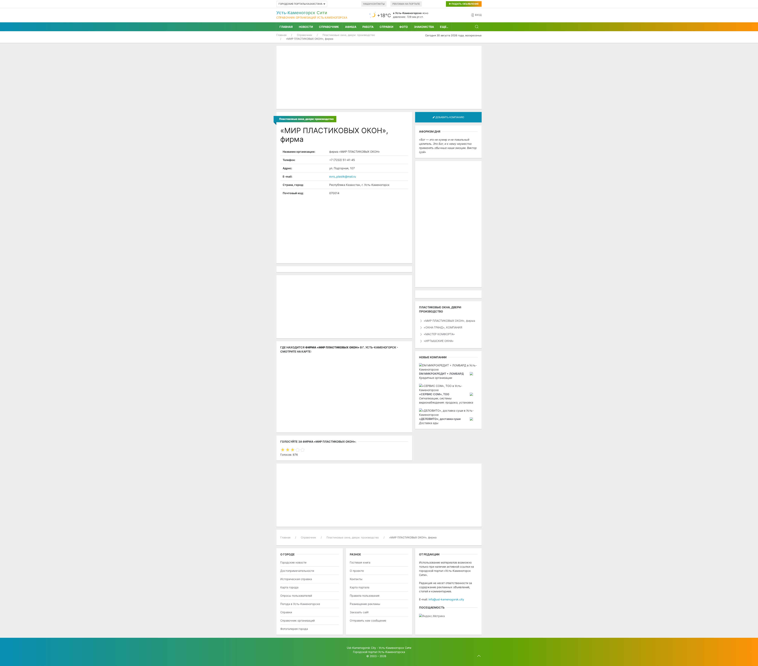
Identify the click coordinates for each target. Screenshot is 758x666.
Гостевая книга (360, 562)
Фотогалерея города (294, 628)
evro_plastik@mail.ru (342, 176)
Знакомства (424, 26)
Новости (306, 26)
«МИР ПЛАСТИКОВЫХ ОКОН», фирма (449, 320)
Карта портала (359, 587)
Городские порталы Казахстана (300, 3)
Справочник (329, 26)
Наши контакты (374, 3)
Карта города (289, 587)
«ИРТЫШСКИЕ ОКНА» (438, 340)
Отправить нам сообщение (368, 620)
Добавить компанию (449, 117)
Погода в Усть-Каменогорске (300, 604)
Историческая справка (296, 579)
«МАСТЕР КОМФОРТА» (439, 334)
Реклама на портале (406, 3)
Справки (386, 26)
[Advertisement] (379, 77)
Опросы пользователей (296, 595)
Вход (478, 14)
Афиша (350, 26)
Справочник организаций (297, 620)
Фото (403, 26)
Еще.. (444, 26)
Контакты (356, 579)
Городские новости (293, 562)
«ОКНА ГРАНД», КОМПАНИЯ (442, 327)
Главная (286, 26)
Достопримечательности (297, 570)
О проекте (357, 570)
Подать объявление (465, 3)
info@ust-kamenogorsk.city (446, 599)
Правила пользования (364, 595)
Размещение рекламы (365, 604)
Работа (367, 26)
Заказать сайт (359, 612)
